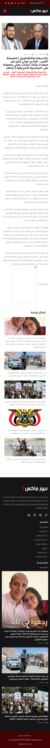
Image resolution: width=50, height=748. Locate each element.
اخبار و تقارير (41, 536)
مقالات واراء (41, 544)
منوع (44, 548)
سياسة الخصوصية (25, 744)
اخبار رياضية (41, 557)
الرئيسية (42, 532)
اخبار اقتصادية (40, 540)
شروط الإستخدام (25, 736)
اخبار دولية (42, 553)
